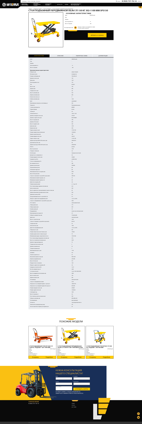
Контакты (38, 1)
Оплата (29, 1)
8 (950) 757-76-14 (129, 1)
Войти (139, 1)
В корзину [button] (35, 357)
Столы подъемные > (47, 8)
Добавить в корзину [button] (97, 35)
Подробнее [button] (49, 357)
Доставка (33, 1)
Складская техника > (37, 8)
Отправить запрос (81, 389)
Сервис (73, 403)
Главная (30, 8)
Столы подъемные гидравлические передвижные (62, 8)
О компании (24, 1)
